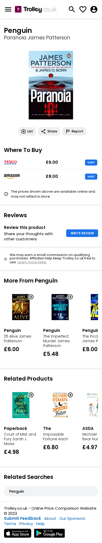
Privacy (26, 523)
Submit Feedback (22, 518)
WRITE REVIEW (82, 233)
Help (40, 523)
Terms (10, 523)
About (50, 518)
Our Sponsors (72, 518)
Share (52, 131)
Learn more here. (32, 262)
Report (77, 131)
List (30, 131)
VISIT (91, 162)
